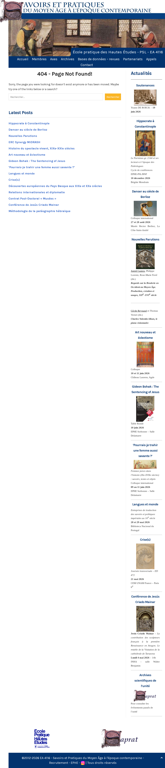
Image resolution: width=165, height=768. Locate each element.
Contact (87, 65)
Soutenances (145, 85)
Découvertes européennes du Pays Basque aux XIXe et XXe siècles (55, 186)
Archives (67, 59)
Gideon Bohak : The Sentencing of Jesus (37, 161)
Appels (151, 59)
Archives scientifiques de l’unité (145, 680)
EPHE (74, 763)
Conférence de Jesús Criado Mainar (34, 205)
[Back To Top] (161, 757)
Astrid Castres (138, 271)
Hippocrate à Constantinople (29, 123)
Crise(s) (14, 180)
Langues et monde (22, 173)
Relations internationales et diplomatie (37, 192)
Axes (53, 59)
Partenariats (133, 59)
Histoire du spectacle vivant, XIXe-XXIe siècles (42, 148)
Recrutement (58, 763)
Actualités (141, 73)
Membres (39, 59)
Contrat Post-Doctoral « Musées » (32, 198)
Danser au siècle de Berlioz (28, 129)
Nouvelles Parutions (23, 136)
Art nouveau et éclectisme (27, 154)
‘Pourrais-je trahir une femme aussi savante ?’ (42, 167)
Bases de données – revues (99, 59)
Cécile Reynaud (139, 311)
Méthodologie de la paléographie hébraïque (39, 211)
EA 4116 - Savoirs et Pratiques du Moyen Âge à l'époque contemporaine (91, 758)
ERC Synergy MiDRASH (24, 142)
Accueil (22, 59)
